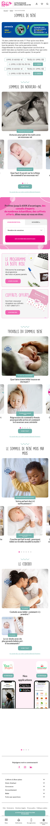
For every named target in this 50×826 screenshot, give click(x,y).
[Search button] (47, 4)
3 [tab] (27, 183)
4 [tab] (27, 427)
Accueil (6, 10)
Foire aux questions (13, 797)
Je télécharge (8, 675)
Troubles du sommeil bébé (35, 59)
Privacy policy (31, 808)
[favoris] (45, 95)
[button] (6, 821)
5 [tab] (29, 427)
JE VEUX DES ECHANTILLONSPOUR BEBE (25, 813)
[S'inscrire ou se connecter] (37, 4)
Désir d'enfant (10, 783)
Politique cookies (42, 808)
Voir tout (25, 186)
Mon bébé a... (36, 222)
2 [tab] (25, 183)
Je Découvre (13, 281)
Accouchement (11, 790)
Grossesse (9, 786)
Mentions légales (20, 808)
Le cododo (38, 64)
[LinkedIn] (31, 767)
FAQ (4, 808)
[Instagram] (25, 767)
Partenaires (10, 808)
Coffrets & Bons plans (13, 779)
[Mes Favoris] (42, 4)
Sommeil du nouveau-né (14, 59)
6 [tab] (30, 552)
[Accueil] (16, 4)
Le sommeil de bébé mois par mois (19, 64)
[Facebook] (19, 767)
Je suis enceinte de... (14, 222)
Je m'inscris (12, 312)
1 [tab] (22, 183)
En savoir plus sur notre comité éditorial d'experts (25, 192)
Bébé (11, 10)
